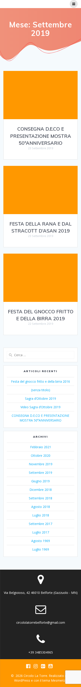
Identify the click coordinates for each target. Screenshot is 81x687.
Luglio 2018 (40, 515)
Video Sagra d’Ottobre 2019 (40, 407)
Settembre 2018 (40, 498)
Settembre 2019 (40, 472)
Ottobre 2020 (40, 455)
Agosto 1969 (40, 541)
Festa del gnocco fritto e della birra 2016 (40, 381)
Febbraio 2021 (40, 447)
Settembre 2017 (40, 524)
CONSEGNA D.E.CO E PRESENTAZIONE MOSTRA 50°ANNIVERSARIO (40, 136)
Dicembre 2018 (40, 489)
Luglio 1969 (40, 549)
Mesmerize (59, 680)
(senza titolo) (40, 390)
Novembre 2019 (40, 464)
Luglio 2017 (40, 532)
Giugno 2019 (40, 481)
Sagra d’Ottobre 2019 (40, 398)
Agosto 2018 (40, 507)
